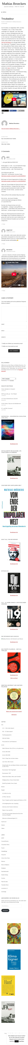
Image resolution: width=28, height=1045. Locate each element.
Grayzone (3, 854)
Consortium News (5, 844)
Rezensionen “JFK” (6, 773)
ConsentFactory (4, 841)
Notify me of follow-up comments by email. (13, 343)
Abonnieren (5, 910)
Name (3, 324)
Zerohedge (3, 891)
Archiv (2, 745)
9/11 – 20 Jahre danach (7, 731)
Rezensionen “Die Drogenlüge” (9, 769)
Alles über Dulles (5, 144)
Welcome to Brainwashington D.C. (10, 818)
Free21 (2, 848)
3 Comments (4, 23)
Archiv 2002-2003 (6, 751)
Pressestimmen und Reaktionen (9, 741)
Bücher (3, 786)
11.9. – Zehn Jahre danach (8, 728)
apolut (2, 837)
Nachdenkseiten (5, 871)
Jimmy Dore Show (5, 858)
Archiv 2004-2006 (6, 755)
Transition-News (5, 884)
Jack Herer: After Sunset (7, 761)
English (3, 790)
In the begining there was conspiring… (10, 803)
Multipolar (3, 868)
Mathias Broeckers (14, 3)
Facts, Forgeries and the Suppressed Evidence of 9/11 (14, 800)
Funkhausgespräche (6, 734)
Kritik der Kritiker (6, 738)
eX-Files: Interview (6, 796)
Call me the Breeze (6, 42)
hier (8, 68)
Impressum (3, 821)
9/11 (2, 724)
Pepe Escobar (4, 881)
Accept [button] (16, 1041)
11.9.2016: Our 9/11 (6, 793)
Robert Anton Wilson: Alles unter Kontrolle (11, 776)
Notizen (3, 825)
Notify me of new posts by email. (10, 346)
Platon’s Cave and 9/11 (7, 810)
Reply (4, 224)
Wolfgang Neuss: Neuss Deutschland (10, 780)
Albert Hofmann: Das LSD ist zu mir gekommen (13, 748)
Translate (12, 380)
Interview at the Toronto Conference (10, 806)
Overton (3, 878)
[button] (5, 111)
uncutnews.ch (4, 888)
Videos (2, 828)
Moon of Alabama (5, 864)
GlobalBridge (4, 851)
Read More (21, 1041)
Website (3, 337)
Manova (3, 861)
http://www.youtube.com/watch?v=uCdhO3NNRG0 (13, 176)
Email (3, 330)
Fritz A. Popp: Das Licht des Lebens (10, 758)
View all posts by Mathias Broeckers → (10, 128)
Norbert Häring (4, 874)
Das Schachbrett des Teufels (8, 138)
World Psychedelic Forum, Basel (9, 783)
